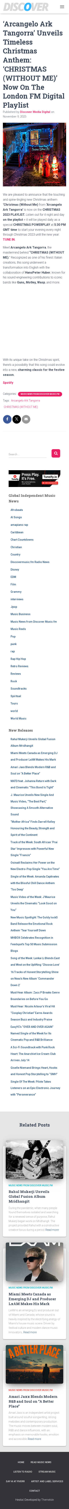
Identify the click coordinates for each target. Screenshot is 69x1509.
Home (21, 1462)
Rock (14, 681)
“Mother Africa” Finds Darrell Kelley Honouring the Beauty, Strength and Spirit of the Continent (33, 828)
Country (15, 554)
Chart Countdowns (22, 539)
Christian (16, 547)
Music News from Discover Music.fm (40, 394)
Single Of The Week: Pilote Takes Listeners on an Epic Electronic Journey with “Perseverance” (35, 1088)
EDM (13, 576)
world (14, 711)
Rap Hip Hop (18, 658)
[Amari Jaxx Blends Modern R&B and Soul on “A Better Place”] (34, 1364)
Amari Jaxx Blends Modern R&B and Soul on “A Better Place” (33, 1401)
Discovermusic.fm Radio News (30, 562)
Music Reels (18, 629)
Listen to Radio (22, 1471)
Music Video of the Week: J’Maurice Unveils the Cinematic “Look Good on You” (34, 903)
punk (13, 644)
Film (13, 584)
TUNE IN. (9, 239)
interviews (17, 599)
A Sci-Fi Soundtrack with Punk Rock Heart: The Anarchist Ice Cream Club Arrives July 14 (33, 1054)
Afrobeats (17, 509)
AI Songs (16, 517)
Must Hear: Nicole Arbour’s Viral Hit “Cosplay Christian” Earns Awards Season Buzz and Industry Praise (33, 1013)
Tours (14, 703)
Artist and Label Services (47, 1481)
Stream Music (47, 1471)
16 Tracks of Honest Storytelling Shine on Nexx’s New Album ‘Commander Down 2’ (34, 978)
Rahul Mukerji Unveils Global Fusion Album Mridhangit (29, 1196)
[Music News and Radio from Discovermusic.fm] (27, 7)
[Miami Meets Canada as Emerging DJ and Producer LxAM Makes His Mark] (34, 1261)
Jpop (14, 606)
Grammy (16, 591)
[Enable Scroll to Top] (61, 1501)
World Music (18, 718)
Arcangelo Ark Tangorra (25, 400)
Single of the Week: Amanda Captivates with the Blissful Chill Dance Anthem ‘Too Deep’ (35, 883)
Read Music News (41, 1462)
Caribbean (17, 532)
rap (13, 651)
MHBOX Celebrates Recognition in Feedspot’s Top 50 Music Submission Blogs (34, 944)
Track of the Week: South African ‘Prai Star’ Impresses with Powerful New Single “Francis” (34, 849)
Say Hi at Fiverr (15, 1481)
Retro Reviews (19, 666)
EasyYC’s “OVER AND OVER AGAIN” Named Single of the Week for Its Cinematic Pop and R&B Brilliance (32, 1033)
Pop (13, 636)
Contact (34, 1491)
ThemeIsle (47, 1499)
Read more (52, 1229)
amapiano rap (19, 524)
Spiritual (16, 696)
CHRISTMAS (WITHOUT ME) (21, 406)
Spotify (8, 383)
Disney (15, 569)
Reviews (16, 673)
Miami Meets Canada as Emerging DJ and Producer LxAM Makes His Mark (32, 1299)
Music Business (20, 614)
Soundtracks (19, 688)
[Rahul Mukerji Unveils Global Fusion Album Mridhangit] (34, 1159)
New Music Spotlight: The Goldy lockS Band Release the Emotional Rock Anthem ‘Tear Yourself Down (34, 924)
